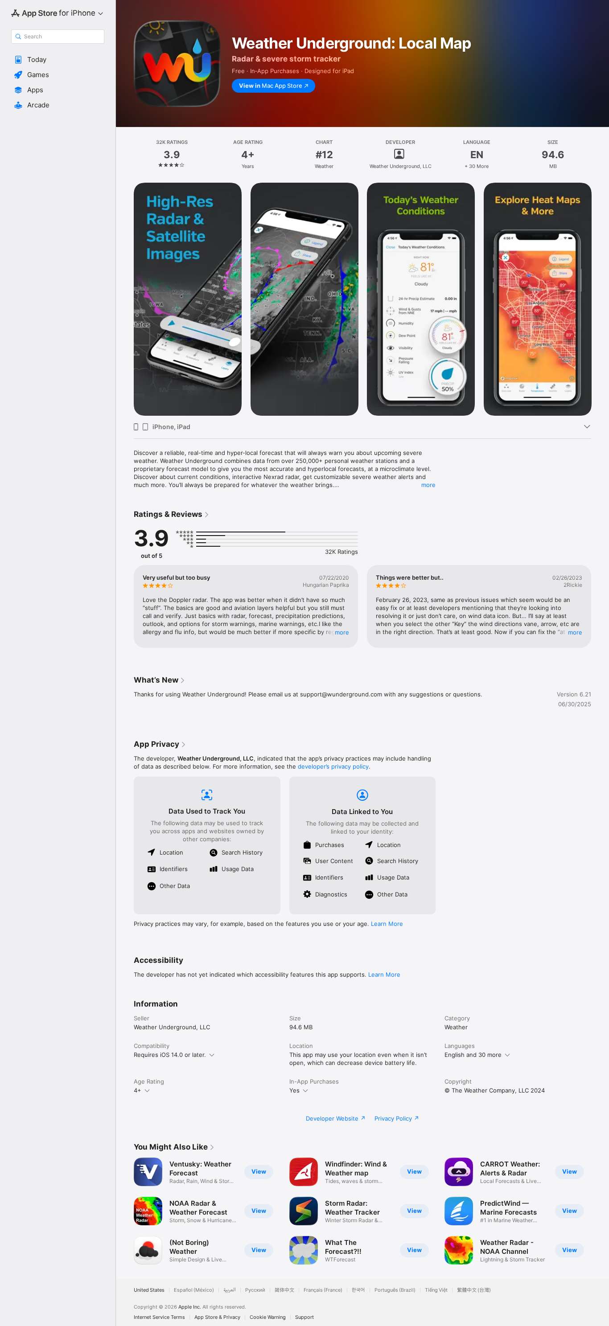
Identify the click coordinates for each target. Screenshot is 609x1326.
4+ (137, 1090)
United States (149, 1290)
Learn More (387, 923)
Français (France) (323, 1290)
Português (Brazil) (395, 1290)
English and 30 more (473, 1054)
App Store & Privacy (217, 1317)
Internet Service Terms (159, 1317)
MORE (342, 632)
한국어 (358, 1290)
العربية (229, 1290)
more (428, 484)
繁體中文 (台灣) (474, 1290)
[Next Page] (600, 299)
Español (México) (194, 1290)
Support (304, 1317)
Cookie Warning (268, 1317)
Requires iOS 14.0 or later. (170, 1054)
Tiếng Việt (436, 1290)
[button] (58, 59)
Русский (255, 1290)
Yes (294, 1090)
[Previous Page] (125, 299)
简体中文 (284, 1290)
